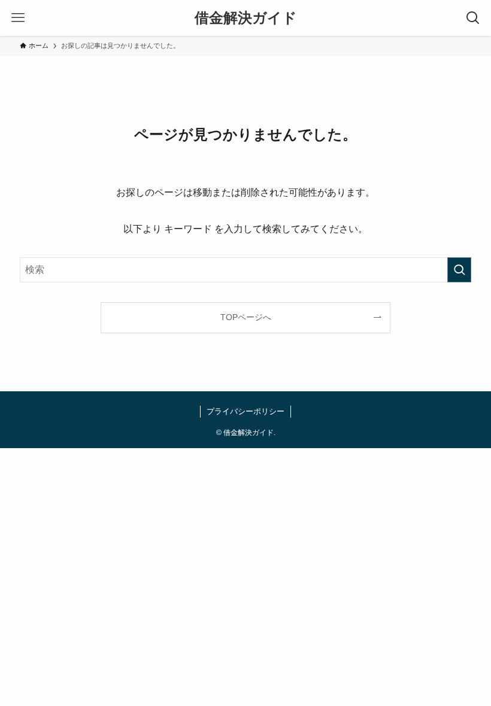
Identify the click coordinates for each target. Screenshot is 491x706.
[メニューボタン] (18, 18)
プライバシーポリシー (245, 411)
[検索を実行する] (459, 269)
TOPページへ (245, 317)
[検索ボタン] (473, 18)
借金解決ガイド (246, 18)
